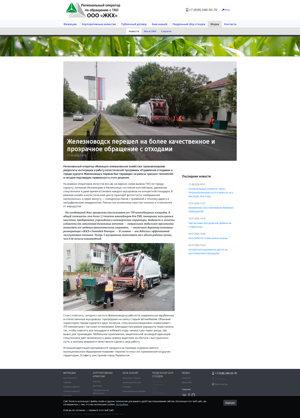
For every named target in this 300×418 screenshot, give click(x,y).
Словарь (127, 386)
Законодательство (132, 382)
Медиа (214, 24)
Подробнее (122, 404)
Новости (134, 31)
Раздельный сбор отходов (189, 24)
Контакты (230, 24)
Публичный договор (134, 24)
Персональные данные (134, 391)
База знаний (159, 24)
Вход (227, 9)
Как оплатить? (70, 378)
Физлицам (70, 24)
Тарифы (67, 382)
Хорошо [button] (230, 402)
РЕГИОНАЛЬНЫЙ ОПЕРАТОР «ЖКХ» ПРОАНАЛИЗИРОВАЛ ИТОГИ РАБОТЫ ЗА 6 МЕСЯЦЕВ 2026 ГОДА (210, 192)
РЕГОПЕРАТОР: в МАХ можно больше (208, 238)
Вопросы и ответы (131, 378)
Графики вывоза (71, 386)
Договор (67, 395)
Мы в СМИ (150, 31)
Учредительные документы (101, 391)
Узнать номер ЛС (71, 391)
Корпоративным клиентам (99, 24)
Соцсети (166, 31)
